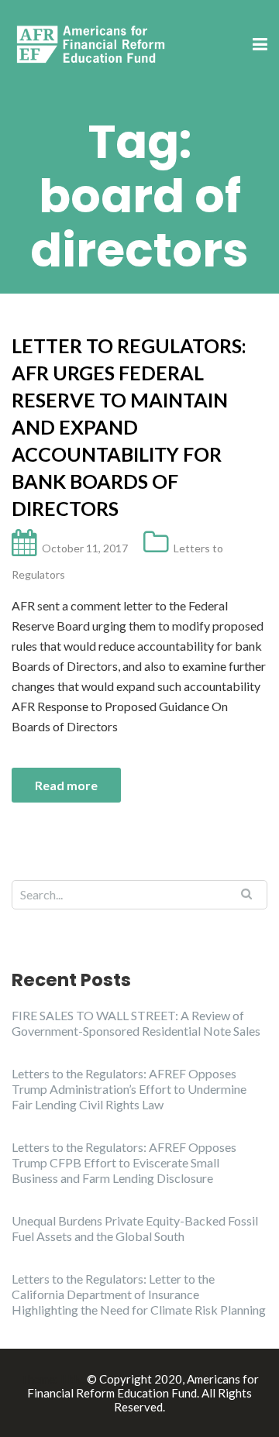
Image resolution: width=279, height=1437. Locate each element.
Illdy (71, 1379)
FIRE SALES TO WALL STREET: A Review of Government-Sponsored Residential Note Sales (136, 1023)
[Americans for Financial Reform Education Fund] (93, 43)
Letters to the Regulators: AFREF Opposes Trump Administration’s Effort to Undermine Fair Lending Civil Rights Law (129, 1089)
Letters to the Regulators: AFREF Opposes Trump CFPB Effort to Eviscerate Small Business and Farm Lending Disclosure (124, 1162)
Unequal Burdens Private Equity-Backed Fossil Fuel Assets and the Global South (135, 1228)
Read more (66, 785)
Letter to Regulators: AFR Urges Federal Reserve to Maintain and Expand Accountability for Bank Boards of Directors (129, 427)
